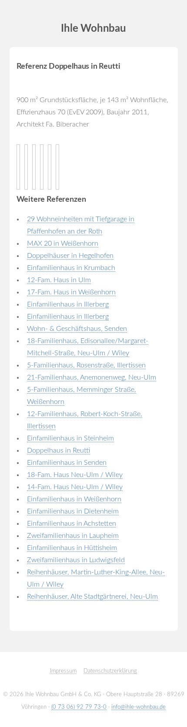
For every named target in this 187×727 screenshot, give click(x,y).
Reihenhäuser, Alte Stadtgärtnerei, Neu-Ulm (92, 596)
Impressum (63, 671)
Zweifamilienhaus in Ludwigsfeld (76, 560)
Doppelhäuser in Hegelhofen (70, 255)
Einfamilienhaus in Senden (67, 462)
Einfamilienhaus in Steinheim (70, 438)
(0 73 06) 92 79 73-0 (79, 707)
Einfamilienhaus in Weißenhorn (74, 499)
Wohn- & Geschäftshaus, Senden (77, 328)
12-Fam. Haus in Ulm (59, 280)
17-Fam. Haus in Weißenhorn (71, 292)
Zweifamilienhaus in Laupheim (73, 535)
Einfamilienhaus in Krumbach (71, 267)
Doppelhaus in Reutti (58, 450)
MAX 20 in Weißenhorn (62, 243)
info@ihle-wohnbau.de (138, 707)
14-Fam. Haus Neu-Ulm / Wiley (75, 487)
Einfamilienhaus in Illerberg (68, 304)
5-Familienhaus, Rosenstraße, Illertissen (86, 365)
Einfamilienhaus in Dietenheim (73, 511)
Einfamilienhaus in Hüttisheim (72, 547)
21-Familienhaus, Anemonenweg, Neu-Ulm (91, 377)
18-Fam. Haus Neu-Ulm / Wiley (75, 474)
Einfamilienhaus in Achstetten (71, 523)
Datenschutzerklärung (110, 671)
